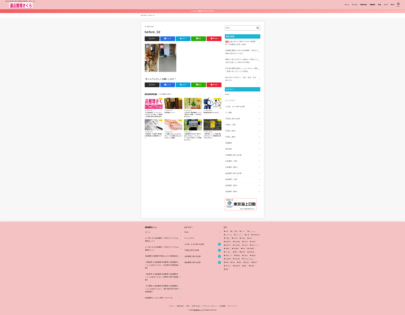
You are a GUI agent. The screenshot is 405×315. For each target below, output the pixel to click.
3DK (227, 231)
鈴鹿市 (252, 266)
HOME (145, 15)
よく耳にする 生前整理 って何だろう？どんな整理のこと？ (161, 248)
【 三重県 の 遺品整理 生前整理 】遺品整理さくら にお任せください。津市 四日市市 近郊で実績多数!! (162, 289)
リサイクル (229, 235)
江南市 (246, 255)
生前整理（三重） (231, 161)
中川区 (235, 238)
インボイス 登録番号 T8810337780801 (202, 11)
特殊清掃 (228, 149)
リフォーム (239, 235)
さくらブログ (230, 100)
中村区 (243, 238)
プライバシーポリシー (210, 306)
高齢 (227, 269)
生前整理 (228, 259)
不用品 (228, 238)
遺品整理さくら (198, 310)
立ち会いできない (249, 259)
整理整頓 (251, 252)
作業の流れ (363, 4)
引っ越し (228, 252)
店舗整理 (228, 143)
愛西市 (243, 252)
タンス (243, 231)
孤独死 (228, 248)
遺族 (245, 266)
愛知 (236, 252)
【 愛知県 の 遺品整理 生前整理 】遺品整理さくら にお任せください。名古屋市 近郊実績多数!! (161, 265)
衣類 (233, 262)
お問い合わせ (196, 306)
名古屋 (246, 241)
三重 (247, 235)
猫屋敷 (254, 255)
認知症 (247, 262)
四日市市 (228, 245)
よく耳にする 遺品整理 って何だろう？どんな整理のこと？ (161, 239)
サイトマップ (232, 306)
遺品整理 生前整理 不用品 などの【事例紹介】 (162, 256)
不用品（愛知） (231, 137)
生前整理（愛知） (231, 167)
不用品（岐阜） (231, 131)
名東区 (254, 241)
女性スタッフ (255, 245)
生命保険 (237, 259)
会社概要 (222, 306)
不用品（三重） (231, 125)
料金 (379, 4)
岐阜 (244, 248)
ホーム (347, 4)
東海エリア (229, 255)
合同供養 (237, 241)
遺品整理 (237, 266)
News (392, 4)
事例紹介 (373, 4)
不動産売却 (256, 235)
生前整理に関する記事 (233, 155)
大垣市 (246, 245)
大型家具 (237, 245)
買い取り (228, 266)
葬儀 (227, 262)
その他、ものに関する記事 (235, 106)
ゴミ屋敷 (228, 112)
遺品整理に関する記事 (233, 173)
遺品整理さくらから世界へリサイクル (159, 298)
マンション (252, 231)
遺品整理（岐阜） (231, 185)
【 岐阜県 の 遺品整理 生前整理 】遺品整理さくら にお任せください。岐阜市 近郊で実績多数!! (161, 277)
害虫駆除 (236, 248)
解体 (240, 262)
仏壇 (250, 238)
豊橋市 (255, 262)
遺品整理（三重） (231, 179)
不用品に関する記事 (232, 119)
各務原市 (228, 241)
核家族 (238, 255)
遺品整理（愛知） (231, 191)
